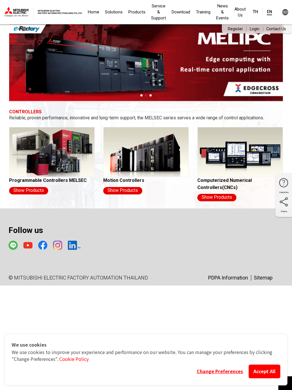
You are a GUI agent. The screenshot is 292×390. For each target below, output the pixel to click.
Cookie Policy (74, 358)
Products (136, 12)
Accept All (264, 371)
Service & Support (158, 12)
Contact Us (276, 29)
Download (181, 12)
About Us (240, 12)
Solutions (114, 12)
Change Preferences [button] (220, 371)
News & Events (222, 12)
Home (93, 12)
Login (254, 29)
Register (235, 29)
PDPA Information (228, 278)
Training (203, 12)
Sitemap (263, 278)
